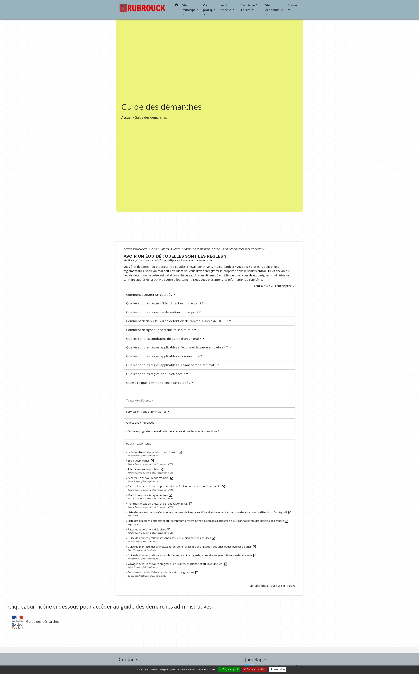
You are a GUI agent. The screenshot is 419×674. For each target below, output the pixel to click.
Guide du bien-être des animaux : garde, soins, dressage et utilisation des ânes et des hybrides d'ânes (192, 546)
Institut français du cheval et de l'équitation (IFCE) (160, 503)
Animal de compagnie (197, 249)
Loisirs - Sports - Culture (165, 249)
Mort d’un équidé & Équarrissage (150, 495)
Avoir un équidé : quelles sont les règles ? (239, 249)
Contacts (128, 659)
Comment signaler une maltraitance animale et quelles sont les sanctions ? (173, 431)
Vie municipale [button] (190, 7)
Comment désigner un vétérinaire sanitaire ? (159, 330)
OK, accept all (230, 669)
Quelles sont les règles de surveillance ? (155, 374)
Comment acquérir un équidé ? (149, 294)
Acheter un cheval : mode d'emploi (151, 478)
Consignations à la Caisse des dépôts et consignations (163, 572)
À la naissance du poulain (145, 469)
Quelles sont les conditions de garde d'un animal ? (164, 339)
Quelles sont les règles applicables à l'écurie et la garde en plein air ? (177, 347)
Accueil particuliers (136, 249)
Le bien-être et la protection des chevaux (155, 452)
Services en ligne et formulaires (146, 411)
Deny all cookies (256, 669)
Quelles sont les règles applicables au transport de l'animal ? (171, 365)
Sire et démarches (141, 460)
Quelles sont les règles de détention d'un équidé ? (163, 312)
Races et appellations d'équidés (149, 529)
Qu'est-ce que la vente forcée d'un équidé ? (158, 383)
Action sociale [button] (226, 7)
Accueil (126, 117)
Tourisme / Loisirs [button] (249, 7)
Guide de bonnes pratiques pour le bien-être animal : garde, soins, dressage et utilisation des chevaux (192, 555)
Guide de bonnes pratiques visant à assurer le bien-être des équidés (172, 538)
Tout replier (264, 286)
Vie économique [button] (274, 7)
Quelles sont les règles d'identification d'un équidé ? (165, 303)
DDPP (157, 280)
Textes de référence (138, 400)
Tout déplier (285, 286)
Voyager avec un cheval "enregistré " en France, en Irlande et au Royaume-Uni (178, 564)
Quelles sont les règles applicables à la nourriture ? (164, 356)
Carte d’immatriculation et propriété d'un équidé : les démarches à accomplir (176, 486)
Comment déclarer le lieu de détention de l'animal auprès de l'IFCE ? (177, 321)
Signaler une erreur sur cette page (272, 586)
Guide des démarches (151, 117)
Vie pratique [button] (209, 7)
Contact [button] (293, 5)
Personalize (278, 669)
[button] (176, 5)
